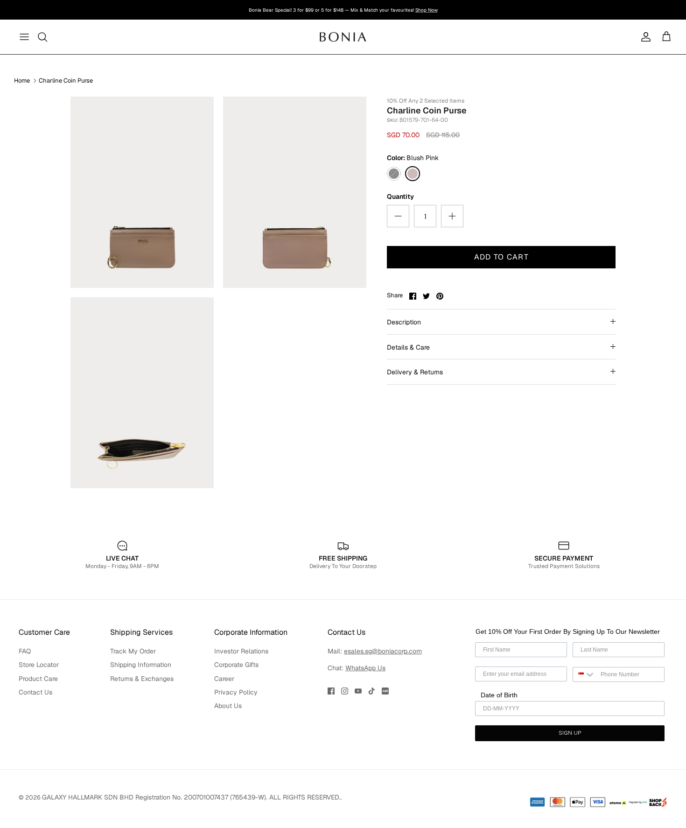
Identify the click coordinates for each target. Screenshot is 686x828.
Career (224, 678)
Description (404, 322)
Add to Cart (501, 257)
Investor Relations (241, 651)
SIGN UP (570, 733)
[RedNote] (385, 691)
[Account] (644, 36)
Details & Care (408, 347)
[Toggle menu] (24, 37)
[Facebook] (331, 691)
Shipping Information (140, 664)
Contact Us (35, 692)
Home (22, 80)
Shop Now (426, 10)
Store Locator (39, 664)
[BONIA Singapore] (343, 36)
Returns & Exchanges (142, 678)
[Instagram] (344, 691)
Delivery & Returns (415, 372)
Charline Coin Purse (66, 80)
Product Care (38, 678)
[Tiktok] (371, 691)
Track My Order (133, 651)
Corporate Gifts (236, 664)
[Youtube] (358, 691)
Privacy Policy (236, 692)
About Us (228, 706)
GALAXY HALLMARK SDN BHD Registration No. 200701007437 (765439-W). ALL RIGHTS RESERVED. (191, 797)
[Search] (43, 37)
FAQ (25, 651)
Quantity (400, 196)
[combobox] (584, 674)
